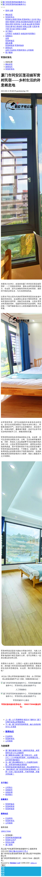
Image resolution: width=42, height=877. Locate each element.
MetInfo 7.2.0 (15, 863)
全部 (7, 38)
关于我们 (4, 783)
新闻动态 (9, 67)
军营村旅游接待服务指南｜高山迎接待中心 (22, 767)
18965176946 (6, 831)
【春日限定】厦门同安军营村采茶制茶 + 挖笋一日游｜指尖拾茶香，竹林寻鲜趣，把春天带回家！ (22, 771)
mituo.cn (33, 863)
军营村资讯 (9, 69)
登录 (7, 10)
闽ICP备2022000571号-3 (18, 851)
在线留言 (9, 790)
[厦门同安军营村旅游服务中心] (21, 3)
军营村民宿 (9, 806)
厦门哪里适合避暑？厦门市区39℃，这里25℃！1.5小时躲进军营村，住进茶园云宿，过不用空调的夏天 (22, 757)
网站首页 (9, 15)
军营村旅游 (9, 809)
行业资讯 (9, 736)
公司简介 (9, 787)
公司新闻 (9, 741)
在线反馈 (9, 792)
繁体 (3, 865)
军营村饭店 (9, 804)
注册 (11, 10)
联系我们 (9, 795)
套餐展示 (4, 799)
